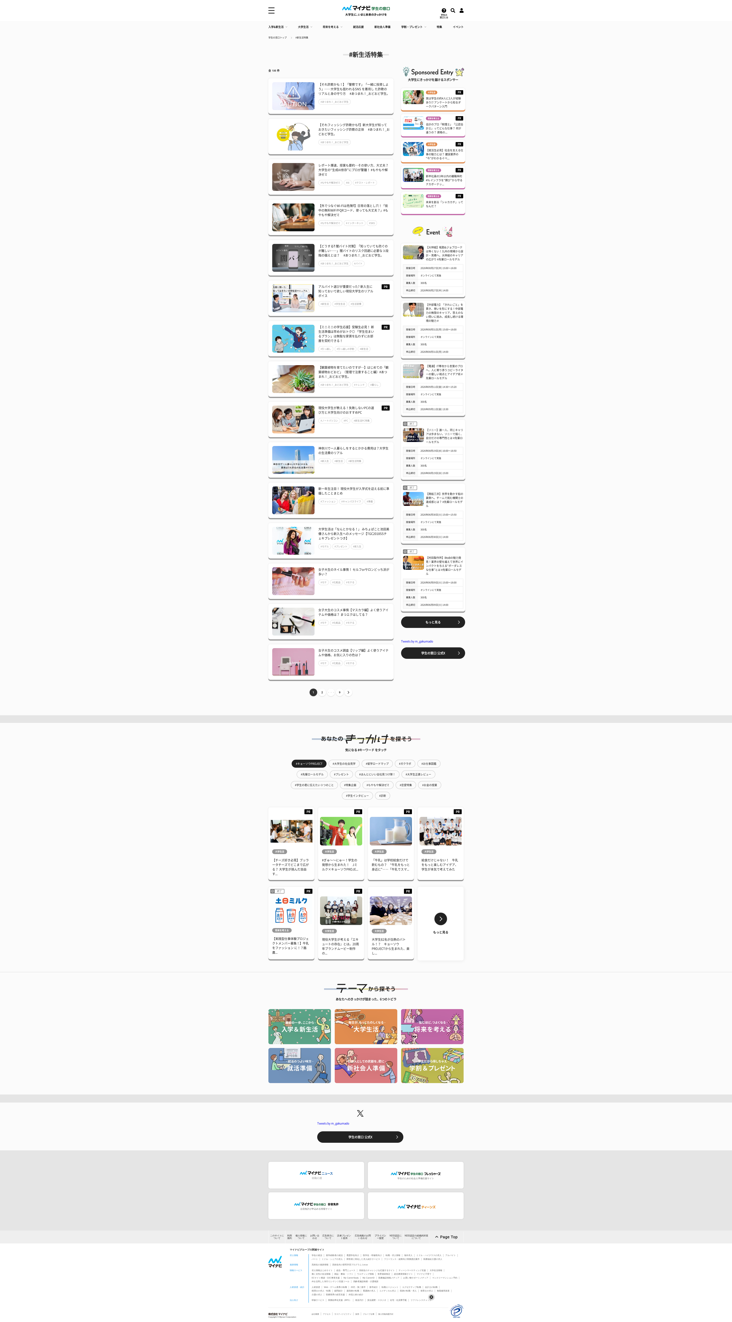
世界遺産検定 (384, 1274)
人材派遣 (316, 1287)
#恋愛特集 (406, 785)
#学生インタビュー (357, 795)
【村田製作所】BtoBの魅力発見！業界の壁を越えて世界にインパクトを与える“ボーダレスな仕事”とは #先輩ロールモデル (444, 565)
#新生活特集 (301, 37)
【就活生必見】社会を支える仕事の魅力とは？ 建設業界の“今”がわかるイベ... (444, 154)
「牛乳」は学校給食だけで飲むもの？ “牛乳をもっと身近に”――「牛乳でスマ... (391, 865)
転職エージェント (390, 1287)
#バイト (358, 263)
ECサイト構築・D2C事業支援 (326, 1278)
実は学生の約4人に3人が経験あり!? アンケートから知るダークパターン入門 (443, 102)
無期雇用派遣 (443, 1291)
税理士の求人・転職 (321, 1291)
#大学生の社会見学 (344, 763)
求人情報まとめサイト (322, 1270)
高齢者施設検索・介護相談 (365, 1281)
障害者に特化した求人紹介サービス (363, 1259)
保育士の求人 (427, 1291)
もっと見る (433, 622)
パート (315, 1259)
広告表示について (328, 1236)
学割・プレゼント (412, 27)
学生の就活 (317, 1255)
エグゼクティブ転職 (411, 1287)
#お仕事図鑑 (428, 763)
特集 (439, 27)
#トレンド (359, 385)
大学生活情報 (436, 1270)
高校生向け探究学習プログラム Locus (350, 1264)
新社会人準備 (382, 27)
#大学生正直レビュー (418, 774)
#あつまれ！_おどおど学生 (334, 102)
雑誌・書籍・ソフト (343, 1274)
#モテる (350, 582)
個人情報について (301, 1236)
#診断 (382, 795)
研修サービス (318, 1300)
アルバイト (450, 1255)
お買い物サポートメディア (415, 1278)
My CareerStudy (351, 1278)
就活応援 (358, 27)
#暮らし (374, 385)
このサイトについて (277, 1236)
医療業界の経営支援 (335, 1294)
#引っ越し (326, 349)
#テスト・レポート (365, 183)
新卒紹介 (373, 1287)
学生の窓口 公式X (433, 653)
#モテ (324, 582)
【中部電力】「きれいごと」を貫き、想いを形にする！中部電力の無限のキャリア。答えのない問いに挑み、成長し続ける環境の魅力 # (444, 312)
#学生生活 (340, 304)
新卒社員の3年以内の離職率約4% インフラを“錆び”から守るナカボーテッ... (444, 180)
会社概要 (315, 1314)
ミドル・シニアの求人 (332, 1259)
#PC (346, 421)
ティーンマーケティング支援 (412, 1270)
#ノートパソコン (329, 421)
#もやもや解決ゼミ (330, 183)
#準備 (370, 501)
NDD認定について (396, 1236)
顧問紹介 (338, 1291)
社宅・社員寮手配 (398, 1300)
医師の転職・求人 (408, 1291)
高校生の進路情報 (320, 1264)
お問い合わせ (314, 1236)
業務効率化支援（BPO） (339, 1300)
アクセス (327, 1314)
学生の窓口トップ (277, 37)
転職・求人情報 (393, 1255)
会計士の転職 (431, 1287)
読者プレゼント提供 (344, 1236)
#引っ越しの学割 (345, 349)
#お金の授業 (429, 785)
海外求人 (408, 1255)
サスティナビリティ (343, 1314)
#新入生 (325, 461)
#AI (347, 183)
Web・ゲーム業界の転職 (335, 1287)
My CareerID (369, 1278)
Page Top (449, 1237)
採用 (357, 1314)
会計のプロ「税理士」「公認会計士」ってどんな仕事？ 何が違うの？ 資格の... (444, 128)
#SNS (372, 223)
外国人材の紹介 (356, 1294)
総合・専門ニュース (345, 1270)
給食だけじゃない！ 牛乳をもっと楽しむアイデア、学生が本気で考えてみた (439, 865)
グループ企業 (368, 1314)
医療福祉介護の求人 (432, 1259)
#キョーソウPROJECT (309, 763)
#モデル (325, 546)
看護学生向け (353, 1255)
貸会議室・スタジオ (376, 1300)
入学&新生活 (276, 27)
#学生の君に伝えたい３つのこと (314, 785)
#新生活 (325, 304)
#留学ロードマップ (377, 763)
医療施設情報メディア (388, 1278)
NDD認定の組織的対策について (416, 1236)
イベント (458, 27)
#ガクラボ (405, 763)
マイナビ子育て (424, 1274)
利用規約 (289, 1236)
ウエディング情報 (365, 1274)
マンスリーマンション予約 (444, 1278)
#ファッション (328, 501)
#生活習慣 (356, 304)
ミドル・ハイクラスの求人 (428, 1255)
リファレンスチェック (421, 1300)
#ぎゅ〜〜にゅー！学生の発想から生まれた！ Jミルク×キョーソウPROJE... (340, 865)
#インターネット (354, 223)
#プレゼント (341, 546)
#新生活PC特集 (362, 421)
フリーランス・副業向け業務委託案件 (402, 1259)
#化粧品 (336, 582)
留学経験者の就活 (334, 1255)
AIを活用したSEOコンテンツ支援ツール (330, 1281)
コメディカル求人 (387, 1291)
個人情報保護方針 (385, 1314)
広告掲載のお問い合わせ (363, 1236)
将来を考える (331, 27)
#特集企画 (350, 785)
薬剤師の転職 (353, 1291)
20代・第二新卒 (358, 1287)
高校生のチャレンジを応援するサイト (377, 1270)
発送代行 (359, 1300)
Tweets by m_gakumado (417, 641)
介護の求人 (317, 1294)
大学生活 (303, 27)
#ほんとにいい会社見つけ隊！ (377, 774)
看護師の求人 (369, 1291)
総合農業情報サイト (403, 1274)
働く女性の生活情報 (321, 1274)
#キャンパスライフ (351, 501)
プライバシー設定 (380, 1236)
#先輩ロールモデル (312, 774)
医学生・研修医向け (372, 1255)
